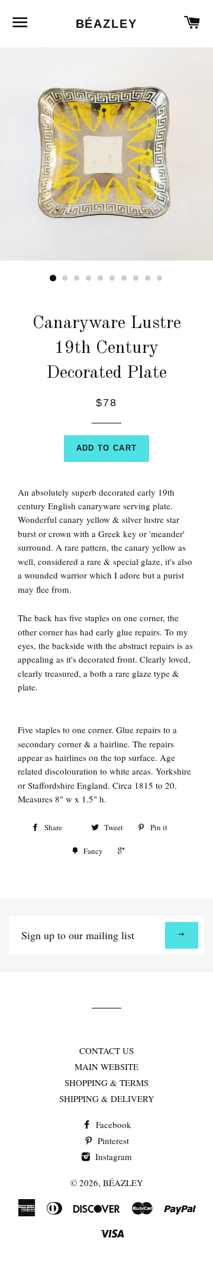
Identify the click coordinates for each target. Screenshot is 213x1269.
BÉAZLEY (107, 23)
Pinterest (112, 1140)
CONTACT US (106, 1050)
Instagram (112, 1156)
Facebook (112, 1124)
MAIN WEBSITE (106, 1066)
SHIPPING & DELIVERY (106, 1098)
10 (160, 278)
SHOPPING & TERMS (106, 1082)
